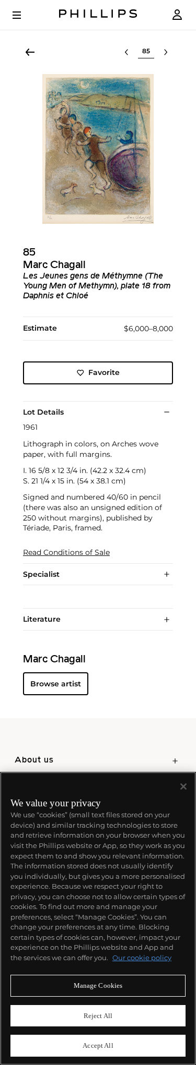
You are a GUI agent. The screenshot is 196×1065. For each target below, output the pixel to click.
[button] (98, 149)
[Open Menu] (24, 15)
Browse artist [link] (55, 683)
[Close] (183, 786)
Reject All (98, 1016)
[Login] (177, 14)
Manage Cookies (98, 985)
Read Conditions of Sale (66, 552)
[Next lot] (165, 52)
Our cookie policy (141, 957)
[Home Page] (98, 14)
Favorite (104, 372)
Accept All (98, 1045)
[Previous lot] (126, 52)
